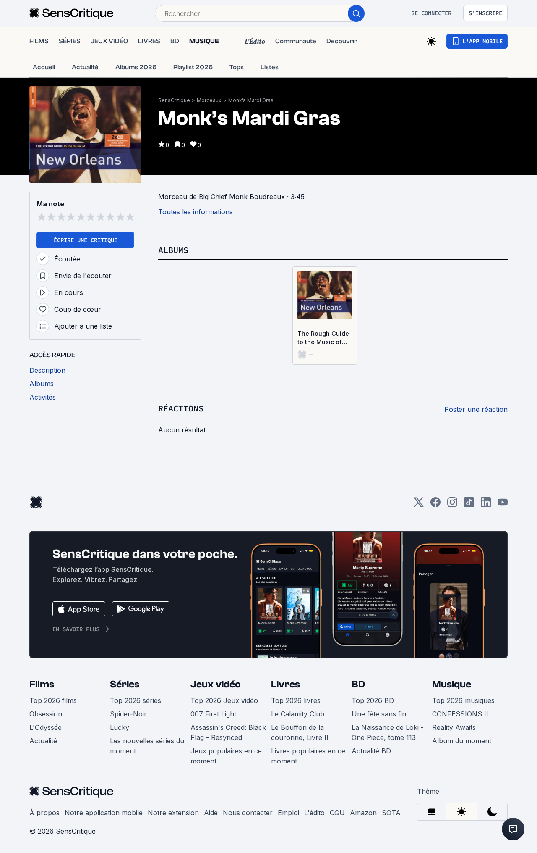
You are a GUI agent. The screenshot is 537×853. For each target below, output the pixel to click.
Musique (451, 684)
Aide (211, 812)
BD (358, 684)
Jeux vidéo (215, 684)
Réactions (180, 408)
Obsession (45, 714)
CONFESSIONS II (460, 714)
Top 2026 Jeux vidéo (224, 700)
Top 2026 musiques (463, 700)
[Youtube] (503, 504)
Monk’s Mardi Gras (251, 100)
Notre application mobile (104, 812)
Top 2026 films (53, 700)
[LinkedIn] (486, 504)
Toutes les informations (195, 212)
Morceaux (209, 100)
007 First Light (213, 714)
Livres (285, 684)
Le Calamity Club (297, 714)
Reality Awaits (454, 727)
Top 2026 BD (373, 700)
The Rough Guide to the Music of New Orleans (323, 338)
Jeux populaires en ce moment (226, 756)
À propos (44, 812)
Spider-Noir (128, 714)
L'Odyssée (45, 727)
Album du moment (461, 741)
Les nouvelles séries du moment (147, 746)
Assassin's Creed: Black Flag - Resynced (228, 732)
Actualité (43, 741)
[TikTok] (469, 504)
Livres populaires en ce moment (308, 756)
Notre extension (173, 812)
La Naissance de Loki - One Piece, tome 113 (388, 732)
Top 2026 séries (135, 700)
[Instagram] (452, 504)
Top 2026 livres (296, 700)
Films (41, 684)
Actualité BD (371, 751)
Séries (124, 684)
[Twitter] (419, 504)
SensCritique (174, 100)
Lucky (119, 727)
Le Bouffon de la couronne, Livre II (299, 732)
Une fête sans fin (379, 714)
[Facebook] (435, 504)
